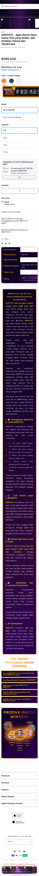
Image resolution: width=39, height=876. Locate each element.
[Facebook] (2, 243)
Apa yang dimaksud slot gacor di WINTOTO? (19, 680)
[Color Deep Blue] (11, 81)
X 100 (5, 152)
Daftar (18, 872)
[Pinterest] (9, 243)
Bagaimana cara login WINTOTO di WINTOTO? (15, 686)
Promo (5, 872)
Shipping (12, 61)
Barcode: (15, 47)
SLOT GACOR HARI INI (12, 117)
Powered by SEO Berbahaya (26, 864)
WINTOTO (10, 303)
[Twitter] (6, 243)
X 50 (5, 145)
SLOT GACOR (8, 110)
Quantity (4, 185)
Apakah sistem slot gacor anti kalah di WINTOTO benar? (17, 700)
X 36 (5, 138)
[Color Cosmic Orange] (3, 81)
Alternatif (26, 872)
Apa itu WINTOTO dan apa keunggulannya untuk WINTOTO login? (18, 674)
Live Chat (34, 872)
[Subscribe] (30, 842)
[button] (19, 212)
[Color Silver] (18, 81)
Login (11, 872)
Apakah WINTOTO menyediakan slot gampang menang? (16, 693)
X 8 (4, 130)
